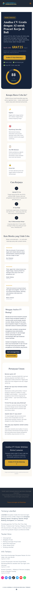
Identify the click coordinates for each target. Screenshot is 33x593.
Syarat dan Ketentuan (9, 543)
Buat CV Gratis (11, 355)
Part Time (20, 524)
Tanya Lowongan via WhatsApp (16, 502)
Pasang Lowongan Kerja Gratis (12, 541)
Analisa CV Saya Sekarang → (14, 57)
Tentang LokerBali (8, 547)
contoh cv (20, 528)
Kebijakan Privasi (8, 540)
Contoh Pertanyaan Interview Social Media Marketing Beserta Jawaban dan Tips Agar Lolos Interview (15, 563)
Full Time (14, 524)
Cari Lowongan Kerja (13, 352)
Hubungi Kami (7, 538)
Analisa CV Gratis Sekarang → (16, 463)
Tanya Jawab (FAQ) (8, 545)
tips (27, 528)
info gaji (14, 528)
